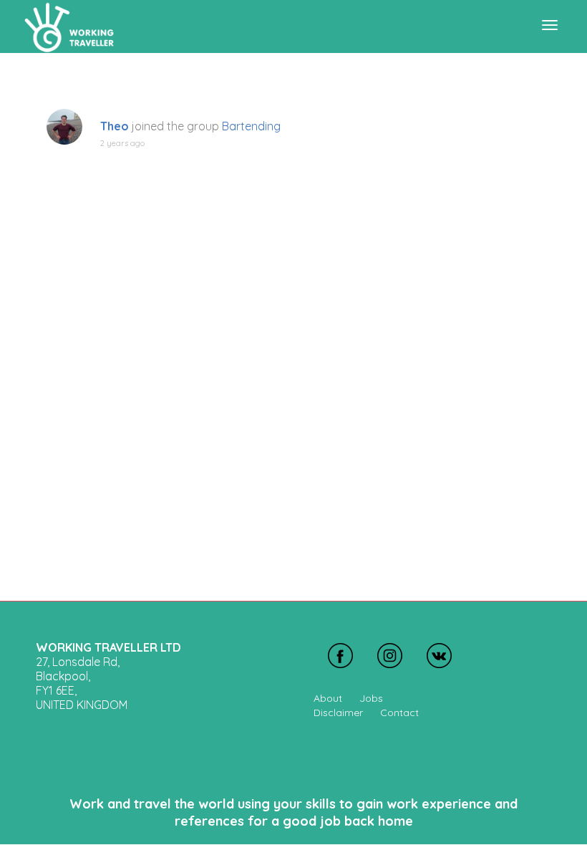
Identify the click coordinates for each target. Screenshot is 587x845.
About (328, 698)
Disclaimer (338, 712)
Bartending (251, 126)
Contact (399, 712)
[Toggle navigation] (550, 25)
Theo (114, 126)
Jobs (371, 698)
